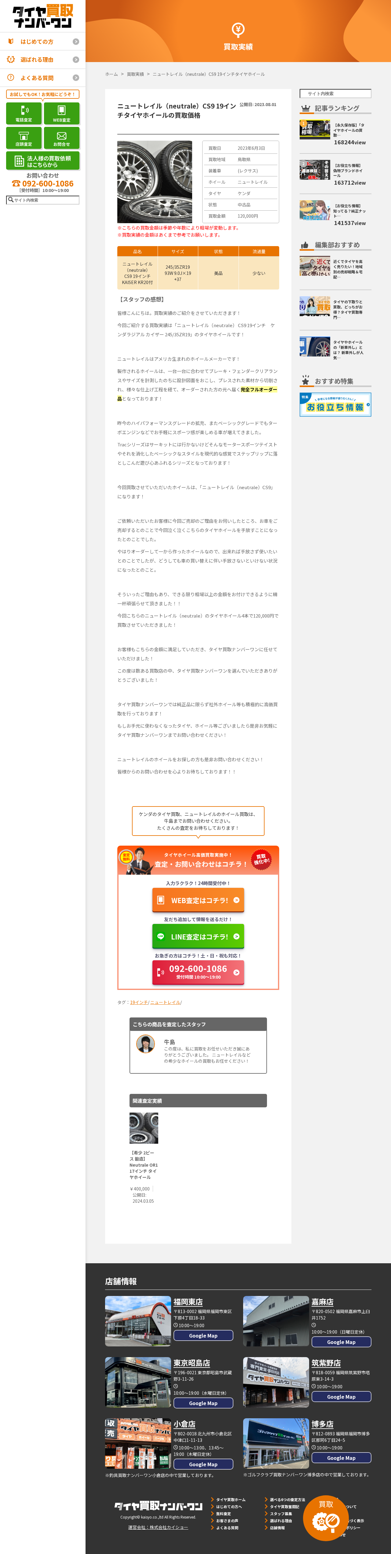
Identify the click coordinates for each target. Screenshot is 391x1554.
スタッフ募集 (281, 1513)
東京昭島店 (192, 1362)
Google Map (203, 1335)
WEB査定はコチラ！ (200, 900)
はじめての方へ (229, 1506)
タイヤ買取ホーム (231, 1499)
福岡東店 (188, 1301)
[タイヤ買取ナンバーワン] (43, 16)
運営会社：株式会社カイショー (158, 1527)
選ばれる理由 (36, 59)
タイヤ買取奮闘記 (284, 1506)
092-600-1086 (47, 183)
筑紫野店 (326, 1362)
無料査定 (223, 1513)
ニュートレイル (165, 1002)
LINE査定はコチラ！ (200, 936)
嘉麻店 (323, 1301)
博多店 (323, 1423)
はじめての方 (36, 41)
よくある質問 (36, 78)
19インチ (139, 1002)
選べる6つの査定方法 (287, 1499)
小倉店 (185, 1423)
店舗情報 (277, 1527)
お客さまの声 (227, 1520)
